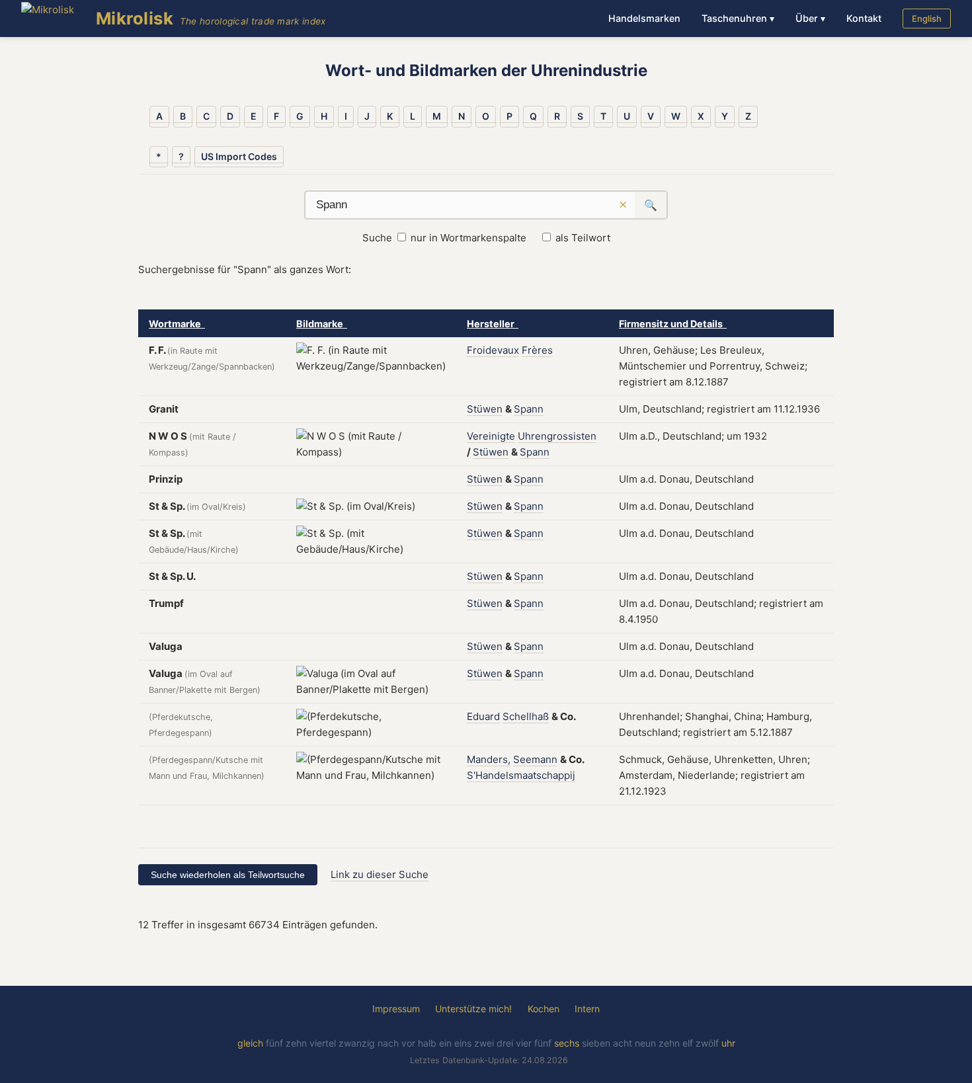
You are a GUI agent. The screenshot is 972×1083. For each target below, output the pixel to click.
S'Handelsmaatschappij (521, 775)
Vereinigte (491, 436)
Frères (537, 350)
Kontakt (863, 18)
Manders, (488, 759)
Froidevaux (493, 350)
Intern (587, 1008)
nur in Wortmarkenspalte (468, 237)
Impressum (396, 1008)
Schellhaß (526, 716)
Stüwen (485, 409)
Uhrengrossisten (557, 436)
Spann (529, 409)
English (927, 18)
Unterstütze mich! (473, 1008)
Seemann (535, 759)
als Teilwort (582, 237)
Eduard (483, 716)
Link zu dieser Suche (379, 874)
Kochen (543, 1008)
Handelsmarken (644, 18)
